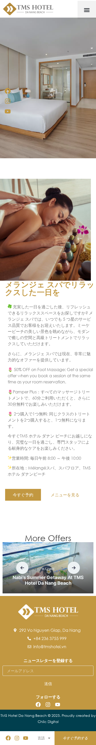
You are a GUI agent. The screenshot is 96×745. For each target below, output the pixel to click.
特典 (89, 573)
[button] (87, 10)
